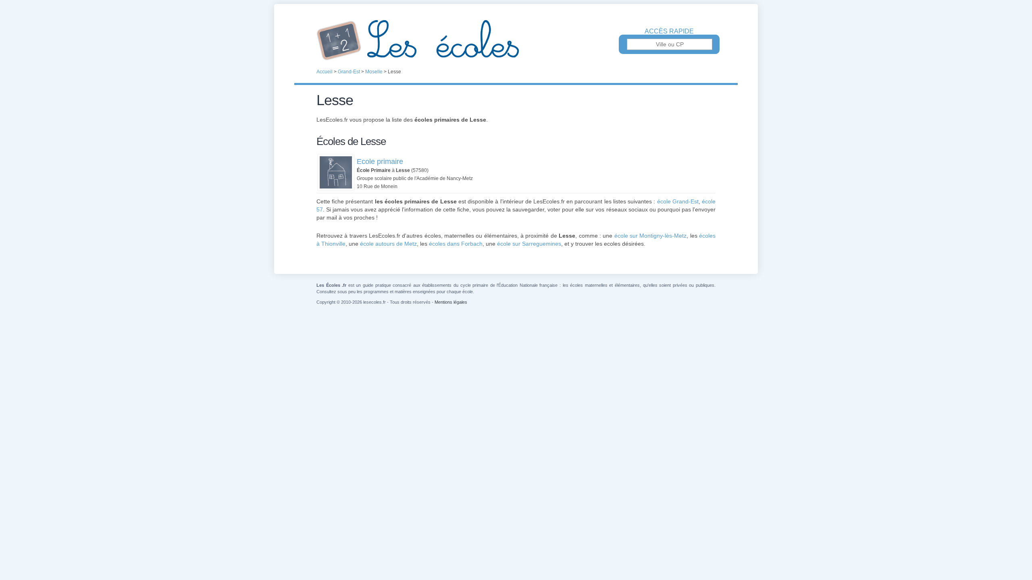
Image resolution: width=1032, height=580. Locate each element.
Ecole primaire (380, 161)
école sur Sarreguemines (529, 243)
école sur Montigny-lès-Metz (650, 235)
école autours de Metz (388, 243)
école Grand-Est (678, 201)
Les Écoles (516, 40)
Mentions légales (451, 302)
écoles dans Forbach (456, 243)
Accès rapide (669, 31)
